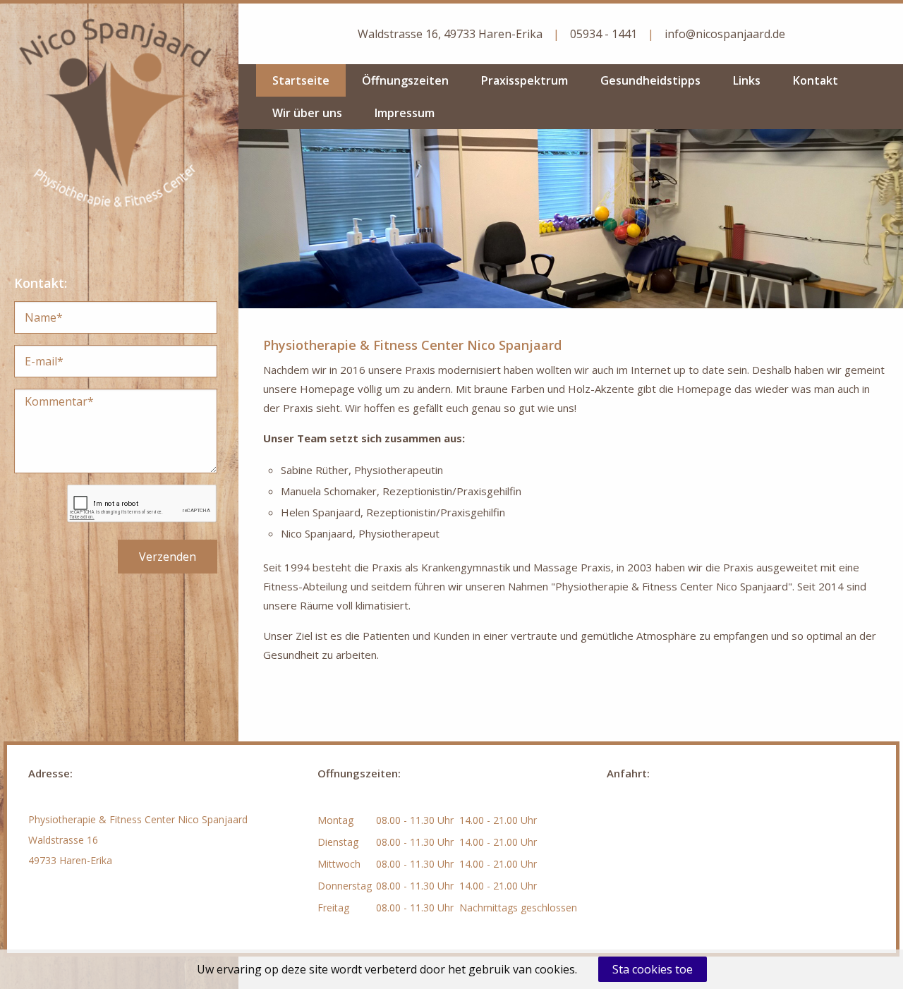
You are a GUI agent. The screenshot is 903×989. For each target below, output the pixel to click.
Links (746, 80)
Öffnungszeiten (405, 80)
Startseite (300, 80)
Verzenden (167, 556)
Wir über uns (307, 113)
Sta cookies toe (652, 969)
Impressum (405, 113)
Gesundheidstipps (650, 80)
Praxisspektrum (524, 80)
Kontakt (815, 80)
